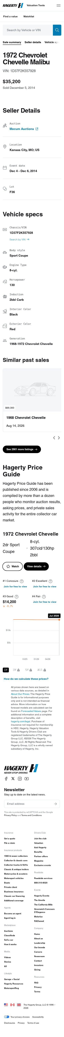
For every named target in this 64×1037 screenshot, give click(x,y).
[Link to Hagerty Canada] (12, 1005)
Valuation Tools (36, 5)
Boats (7, 883)
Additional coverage (14, 900)
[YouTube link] (26, 778)
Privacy (38, 987)
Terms (37, 991)
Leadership (39, 943)
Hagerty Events (41, 896)
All (5, 966)
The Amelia (39, 900)
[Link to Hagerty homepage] (21, 769)
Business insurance (14, 891)
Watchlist (28, 16)
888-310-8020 (40, 883)
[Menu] (58, 5)
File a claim (9, 843)
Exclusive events (42, 865)
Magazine (38, 861)
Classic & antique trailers (16, 869)
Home (37, 934)
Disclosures (9, 1023)
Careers (38, 952)
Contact (38, 961)
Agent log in (10, 918)
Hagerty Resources (13, 984)
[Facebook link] (6, 778)
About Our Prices (20, 694)
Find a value (10, 16)
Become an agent (12, 913)
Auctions (8, 931)
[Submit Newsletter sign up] (55, 803)
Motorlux (38, 916)
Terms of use (33, 1023)
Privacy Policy (10, 815)
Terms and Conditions (31, 815)
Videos (7, 957)
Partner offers (41, 856)
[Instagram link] (19, 778)
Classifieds (9, 935)
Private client (10, 887)
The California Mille (43, 904)
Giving (37, 970)
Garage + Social (11, 979)
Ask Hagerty (40, 847)
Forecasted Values (31, 711)
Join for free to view (15, 586)
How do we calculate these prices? (26, 678)
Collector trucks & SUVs (16, 865)
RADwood (39, 921)
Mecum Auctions (22, 129)
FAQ (36, 983)
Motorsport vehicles (14, 878)
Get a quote (9, 838)
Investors (38, 965)
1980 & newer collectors (16, 856)
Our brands (39, 947)
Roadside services (43, 878)
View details (34, 566)
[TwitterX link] (13, 778)
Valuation (38, 843)
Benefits (38, 852)
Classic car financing (14, 896)
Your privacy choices (20, 1017)
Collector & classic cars (15, 860)
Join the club (40, 838)
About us (38, 938)
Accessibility (38, 1017)
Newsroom (39, 956)
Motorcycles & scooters (15, 874)
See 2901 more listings (19, 449)
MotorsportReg (11, 988)
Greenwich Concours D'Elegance (44, 910)
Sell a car (8, 940)
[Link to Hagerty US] (6, 1005)
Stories (7, 962)
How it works (10, 944)
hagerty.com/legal (20, 721)
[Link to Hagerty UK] (19, 1005)
